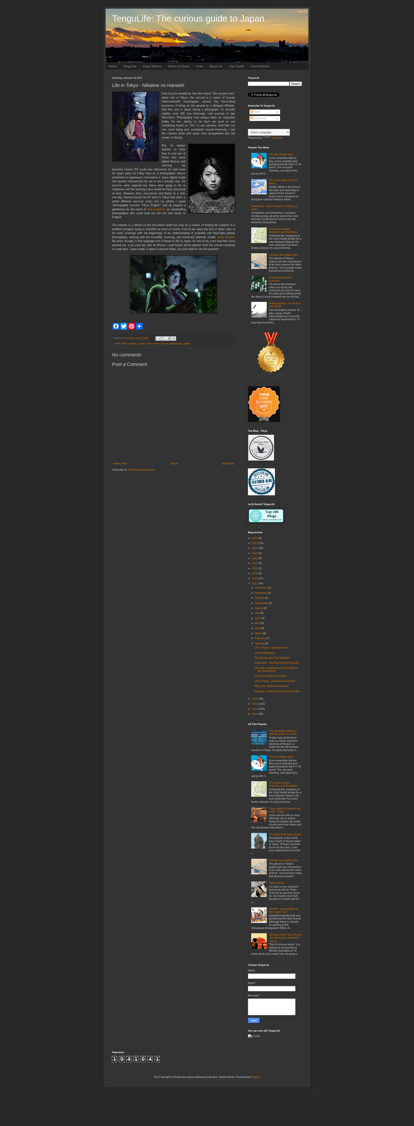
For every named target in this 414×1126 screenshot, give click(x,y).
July (257, 613)
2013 (255, 713)
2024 (255, 548)
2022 (255, 558)
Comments (259, 118)
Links (199, 66)
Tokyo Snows (276, 882)
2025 (255, 543)
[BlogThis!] (162, 338)
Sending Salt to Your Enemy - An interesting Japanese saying (285, 938)
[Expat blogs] (271, 378)
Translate (276, 137)
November (261, 592)
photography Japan (179, 343)
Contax (141, 343)
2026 (255, 538)
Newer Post (120, 463)
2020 (255, 568)
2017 (255, 583)
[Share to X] (166, 338)
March (259, 633)
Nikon (150, 343)
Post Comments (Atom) (141, 469)
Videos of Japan (179, 66)
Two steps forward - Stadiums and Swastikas (283, 230)
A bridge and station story (283, 254)
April (258, 628)
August (259, 608)
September (261, 603)
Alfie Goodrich (156, 209)
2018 (255, 578)
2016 (255, 698)
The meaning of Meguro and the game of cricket (283, 732)
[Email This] (157, 338)
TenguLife (129, 66)
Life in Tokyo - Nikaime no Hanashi (274, 681)
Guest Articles (260, 66)
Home (113, 66)
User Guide (236, 66)
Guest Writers (152, 66)
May (257, 623)
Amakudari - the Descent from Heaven (276, 662)
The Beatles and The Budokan (272, 657)
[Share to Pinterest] (174, 338)
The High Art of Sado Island (285, 834)
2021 (255, 563)
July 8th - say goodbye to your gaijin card (283, 910)
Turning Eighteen (264, 652)
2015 (255, 703)
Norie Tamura (225, 237)
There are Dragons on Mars (270, 675)
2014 (255, 708)
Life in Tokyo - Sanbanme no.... (272, 647)
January (260, 643)
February (260, 638)
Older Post (228, 463)
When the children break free (271, 686)
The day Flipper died (281, 154)
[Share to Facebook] (170, 338)
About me (216, 66)
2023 (255, 553)
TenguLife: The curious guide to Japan (188, 18)
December (261, 587)
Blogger (255, 1077)
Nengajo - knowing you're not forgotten (277, 691)
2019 (255, 573)
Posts (256, 111)
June (258, 618)
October (260, 597)
